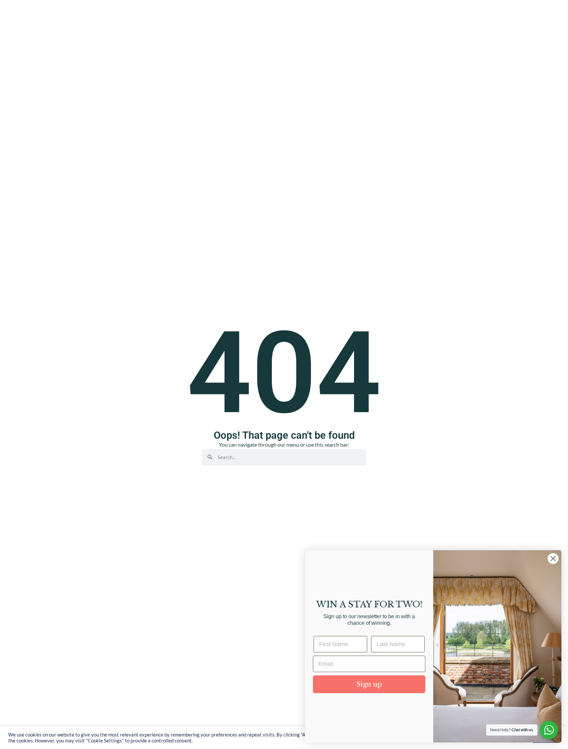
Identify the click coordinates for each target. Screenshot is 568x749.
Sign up (369, 684)
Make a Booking (522, 49)
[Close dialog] (553, 558)
